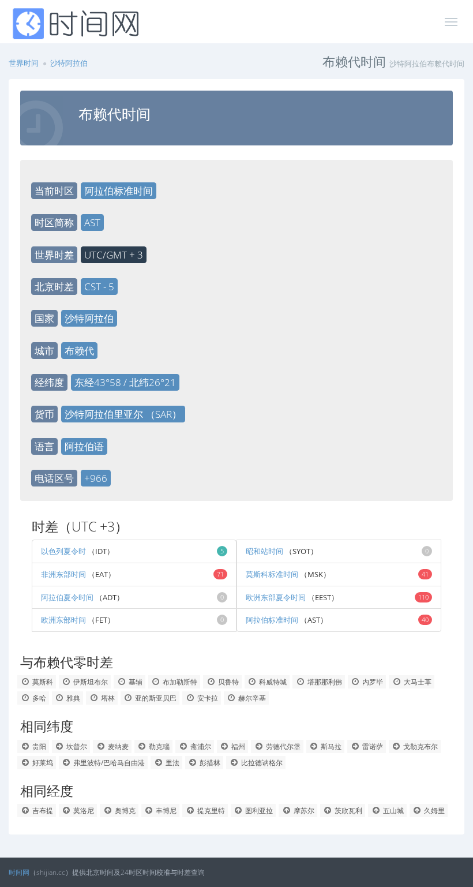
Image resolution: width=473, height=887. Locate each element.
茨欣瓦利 (347, 810)
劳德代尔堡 (282, 746)
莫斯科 (42, 682)
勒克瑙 (158, 746)
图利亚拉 (258, 810)
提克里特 (210, 810)
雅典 (72, 698)
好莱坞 (42, 763)
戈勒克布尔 (419, 746)
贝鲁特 (227, 682)
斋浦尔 (200, 746)
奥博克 (124, 810)
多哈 (38, 698)
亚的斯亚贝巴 (155, 698)
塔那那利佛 (324, 682)
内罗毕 (372, 682)
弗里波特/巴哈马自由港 (108, 763)
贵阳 (38, 746)
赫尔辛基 (251, 698)
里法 (171, 763)
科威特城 (272, 682)
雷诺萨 (372, 746)
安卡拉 (207, 698)
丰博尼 (165, 810)
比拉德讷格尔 (261, 763)
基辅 (134, 682)
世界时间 (24, 63)
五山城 (392, 810)
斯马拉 (330, 746)
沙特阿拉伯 (69, 63)
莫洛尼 (83, 810)
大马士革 (416, 682)
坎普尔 (76, 746)
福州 (237, 746)
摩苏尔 (303, 810)
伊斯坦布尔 (90, 682)
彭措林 (209, 763)
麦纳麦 (117, 746)
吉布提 (42, 810)
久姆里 (433, 810)
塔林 (107, 698)
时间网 (19, 872)
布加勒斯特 (179, 682)
